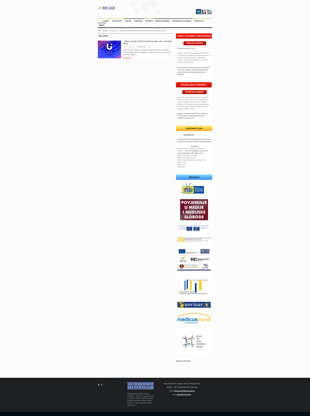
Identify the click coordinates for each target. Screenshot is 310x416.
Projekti (149, 21)
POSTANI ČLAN (188, 135)
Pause (99, 30)
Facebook (102, 385)
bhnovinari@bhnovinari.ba (184, 391)
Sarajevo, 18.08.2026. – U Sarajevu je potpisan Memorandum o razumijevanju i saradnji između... (134, 31)
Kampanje (138, 21)
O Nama (106, 21)
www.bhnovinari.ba (184, 394)
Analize (128, 21)
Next (100, 30)
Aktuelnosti (117, 21)
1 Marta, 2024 (142, 46)
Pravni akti (198, 21)
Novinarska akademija (181, 21)
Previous (98, 30)
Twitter (99, 385)
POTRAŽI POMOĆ (194, 92)
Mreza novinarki (162, 21)
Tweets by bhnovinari (183, 361)
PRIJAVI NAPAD (194, 43)
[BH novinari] (107, 8)
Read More (127, 58)
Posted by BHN (129, 46)
